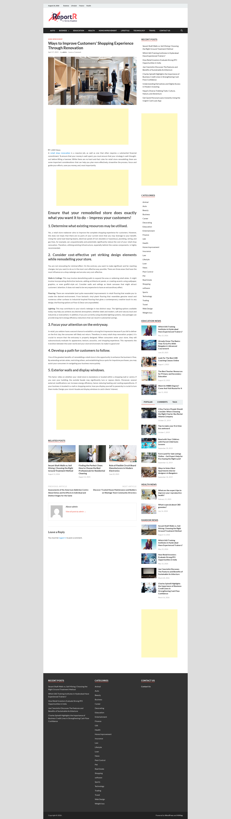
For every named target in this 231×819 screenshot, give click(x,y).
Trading (146, 300)
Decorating (147, 222)
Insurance (147, 251)
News (145, 267)
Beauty (145, 210)
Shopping (146, 284)
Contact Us (165, 31)
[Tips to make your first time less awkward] (148, 426)
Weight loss (147, 312)
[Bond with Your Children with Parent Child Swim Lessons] (148, 439)
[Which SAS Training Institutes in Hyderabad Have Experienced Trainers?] (148, 327)
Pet (144, 276)
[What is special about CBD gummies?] (148, 505)
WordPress (169, 815)
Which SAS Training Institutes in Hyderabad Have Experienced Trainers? (170, 329)
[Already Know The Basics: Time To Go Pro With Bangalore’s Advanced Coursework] (148, 341)
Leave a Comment (74, 52)
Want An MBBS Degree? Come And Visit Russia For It (170, 387)
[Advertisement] (92, 127)
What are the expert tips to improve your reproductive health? (170, 492)
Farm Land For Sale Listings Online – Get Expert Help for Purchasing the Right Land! (170, 456)
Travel (152, 31)
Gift (144, 239)
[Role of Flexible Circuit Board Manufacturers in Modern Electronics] (123, 454)
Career (145, 218)
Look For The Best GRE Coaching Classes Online (168, 359)
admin (64, 52)
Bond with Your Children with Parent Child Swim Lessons (168, 441)
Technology (139, 31)
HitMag (180, 815)
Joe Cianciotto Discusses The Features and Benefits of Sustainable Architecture (170, 571)
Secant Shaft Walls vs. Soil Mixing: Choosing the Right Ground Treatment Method (60, 468)
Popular (148, 402)
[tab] (148, 402)
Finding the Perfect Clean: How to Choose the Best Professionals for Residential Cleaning (92, 469)
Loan (145, 263)
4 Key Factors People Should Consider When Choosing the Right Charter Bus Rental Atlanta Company (170, 413)
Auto (52, 31)
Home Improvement (108, 31)
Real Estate (147, 280)
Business (66, 6)
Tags (174, 402)
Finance (81, 6)
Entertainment (149, 231)
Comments (162, 402)
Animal (145, 202)
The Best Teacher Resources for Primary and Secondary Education (170, 373)
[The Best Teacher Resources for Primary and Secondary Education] (148, 371)
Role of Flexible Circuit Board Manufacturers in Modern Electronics (122, 468)
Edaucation (78, 31)
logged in (62, 538)
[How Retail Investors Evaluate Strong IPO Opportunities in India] (148, 555)
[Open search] (181, 30)
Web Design (148, 308)
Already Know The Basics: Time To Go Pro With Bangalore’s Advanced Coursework (169, 345)
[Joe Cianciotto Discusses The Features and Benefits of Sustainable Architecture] (148, 569)
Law (144, 255)
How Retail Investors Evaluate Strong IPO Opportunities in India (167, 557)
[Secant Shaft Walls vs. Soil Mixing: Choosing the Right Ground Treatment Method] (62, 454)
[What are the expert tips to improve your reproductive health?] (148, 490)
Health (88, 6)
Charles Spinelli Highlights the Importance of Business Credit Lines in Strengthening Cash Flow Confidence (161, 77)
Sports (145, 292)
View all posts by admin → (76, 511)
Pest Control (148, 272)
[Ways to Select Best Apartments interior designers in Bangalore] (148, 468)
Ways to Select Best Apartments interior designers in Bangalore (167, 470)
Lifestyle (74, 6)
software (146, 288)
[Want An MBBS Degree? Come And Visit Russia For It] (148, 386)
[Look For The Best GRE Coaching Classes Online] (148, 358)
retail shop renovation (60, 153)
